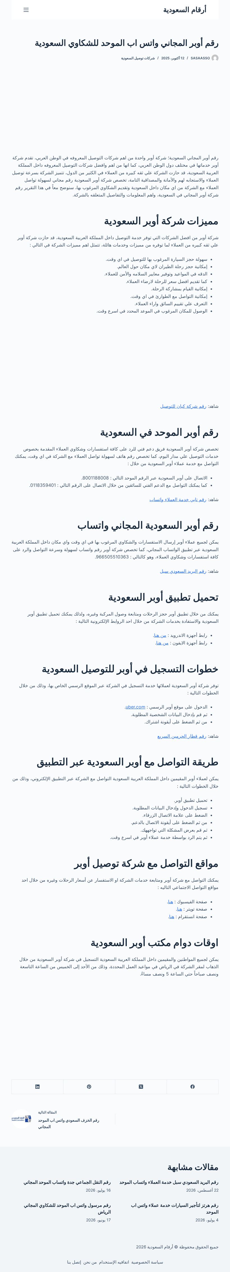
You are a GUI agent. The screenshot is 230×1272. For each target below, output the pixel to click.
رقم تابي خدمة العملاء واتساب (178, 499)
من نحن (90, 1262)
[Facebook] (192, 1087)
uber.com (135, 707)
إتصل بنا (74, 1262)
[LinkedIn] (37, 1087)
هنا (170, 901)
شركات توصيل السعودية (138, 58)
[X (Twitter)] (141, 1087)
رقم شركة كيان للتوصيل (183, 406)
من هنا (160, 635)
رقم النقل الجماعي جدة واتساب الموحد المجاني (67, 1182)
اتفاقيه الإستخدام (114, 1262)
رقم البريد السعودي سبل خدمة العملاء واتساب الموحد (169, 1182)
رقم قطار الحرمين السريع (181, 736)
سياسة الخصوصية (147, 1262)
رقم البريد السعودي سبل (183, 571)
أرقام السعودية (184, 9)
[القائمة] (26, 9)
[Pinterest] (89, 1087)
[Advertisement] (115, 112)
